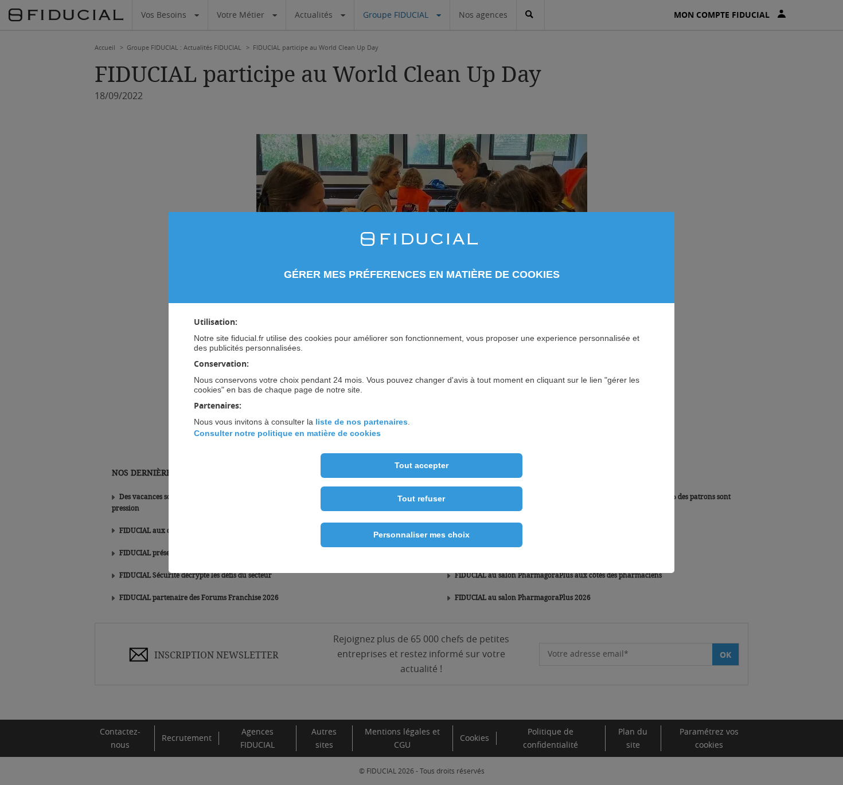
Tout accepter (421, 465)
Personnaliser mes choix (421, 534)
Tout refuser (421, 498)
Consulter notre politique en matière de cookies (287, 433)
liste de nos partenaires (361, 421)
